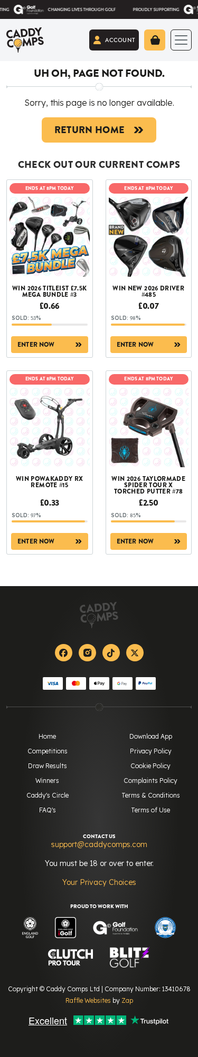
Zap (127, 1000)
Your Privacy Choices (99, 882)
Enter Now (36, 344)
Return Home (89, 130)
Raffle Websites (88, 1000)
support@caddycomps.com (99, 844)
